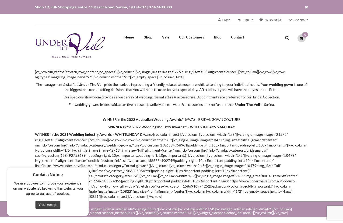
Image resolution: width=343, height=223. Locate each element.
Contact (237, 37)
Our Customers (191, 37)
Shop (148, 37)
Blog (217, 37)
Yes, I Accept (47, 205)
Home (129, 37)
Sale (165, 37)
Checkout (301, 20)
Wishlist (273, 20)
